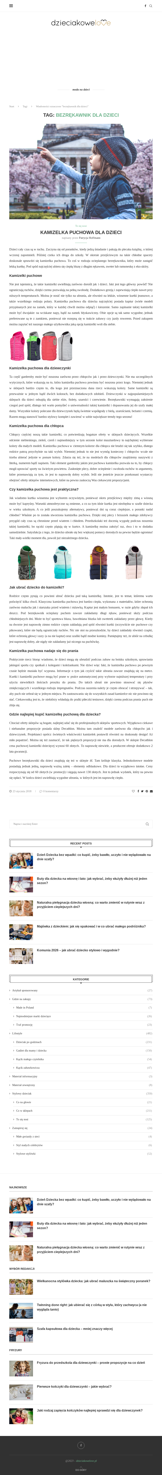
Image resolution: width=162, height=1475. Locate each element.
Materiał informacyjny (82, 1076)
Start (11, 106)
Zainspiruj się (82, 1128)
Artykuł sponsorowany (82, 990)
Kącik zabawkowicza (84, 1067)
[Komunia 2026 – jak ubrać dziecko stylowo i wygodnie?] (21, 956)
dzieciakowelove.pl (86, 1460)
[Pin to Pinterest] (147, 791)
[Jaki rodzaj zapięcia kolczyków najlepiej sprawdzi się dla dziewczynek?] (21, 1416)
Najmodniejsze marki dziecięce (84, 1016)
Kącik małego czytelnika (84, 1059)
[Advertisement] (81, 56)
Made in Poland (84, 1007)
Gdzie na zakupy (82, 999)
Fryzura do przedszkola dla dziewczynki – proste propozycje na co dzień (91, 1362)
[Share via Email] (151, 791)
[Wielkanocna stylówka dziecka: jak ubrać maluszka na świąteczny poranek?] (21, 1287)
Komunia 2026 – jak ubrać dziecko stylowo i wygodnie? (78, 950)
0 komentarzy (50, 791)
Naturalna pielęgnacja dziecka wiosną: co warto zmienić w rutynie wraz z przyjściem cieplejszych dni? (91, 905)
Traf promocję (84, 1024)
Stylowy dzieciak (82, 1093)
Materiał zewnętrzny (82, 1085)
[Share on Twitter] (142, 791)
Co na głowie (84, 1102)
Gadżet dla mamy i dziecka (84, 1050)
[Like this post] (133, 791)
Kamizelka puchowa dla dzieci (81, 232)
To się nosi (81, 225)
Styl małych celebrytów (84, 1145)
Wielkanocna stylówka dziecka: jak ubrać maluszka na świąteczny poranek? (93, 1281)
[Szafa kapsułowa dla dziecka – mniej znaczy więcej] (21, 1335)
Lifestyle (82, 1033)
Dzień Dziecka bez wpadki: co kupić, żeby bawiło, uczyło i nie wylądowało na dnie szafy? (94, 857)
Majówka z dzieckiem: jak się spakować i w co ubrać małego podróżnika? (91, 926)
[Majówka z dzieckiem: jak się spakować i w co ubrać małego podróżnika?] (21, 932)
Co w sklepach (84, 1110)
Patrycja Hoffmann (89, 237)
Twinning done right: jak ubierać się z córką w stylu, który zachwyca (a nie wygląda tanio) (92, 1307)
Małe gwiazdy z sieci (84, 1136)
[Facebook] (145, 6)
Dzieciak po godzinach (84, 1042)
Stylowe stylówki (84, 1153)
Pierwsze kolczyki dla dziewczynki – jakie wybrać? (74, 1386)
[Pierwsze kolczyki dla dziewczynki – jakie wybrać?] (21, 1392)
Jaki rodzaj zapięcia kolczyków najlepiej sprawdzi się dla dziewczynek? (90, 1410)
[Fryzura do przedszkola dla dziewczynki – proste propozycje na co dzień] (21, 1368)
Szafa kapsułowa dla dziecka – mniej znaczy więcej (75, 1328)
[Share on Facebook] (138, 791)
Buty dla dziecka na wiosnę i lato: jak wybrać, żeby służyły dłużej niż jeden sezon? (92, 881)
